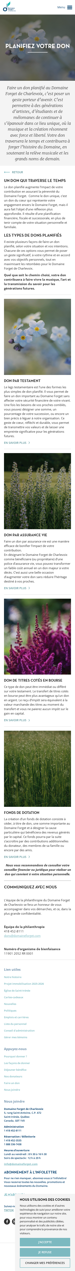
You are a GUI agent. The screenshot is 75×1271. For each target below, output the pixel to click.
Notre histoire (12, 977)
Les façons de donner (17, 1063)
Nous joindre (12, 1090)
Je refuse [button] (45, 1252)
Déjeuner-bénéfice (15, 1070)
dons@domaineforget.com (22, 936)
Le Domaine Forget (9, 7)
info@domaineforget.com (21, 1164)
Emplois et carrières (16, 1017)
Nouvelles (10, 1004)
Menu (61, 7)
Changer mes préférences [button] (45, 1263)
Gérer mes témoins (15, 1037)
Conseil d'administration (19, 1030)
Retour (17, 172)
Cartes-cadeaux (13, 997)
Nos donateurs (13, 1076)
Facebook (7, 1222)
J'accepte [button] (45, 1242)
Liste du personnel (15, 1024)
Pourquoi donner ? (15, 1056)
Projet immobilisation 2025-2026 (24, 984)
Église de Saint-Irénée (17, 990)
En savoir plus (15, 443)
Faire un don (12, 1083)
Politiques (10, 1010)
